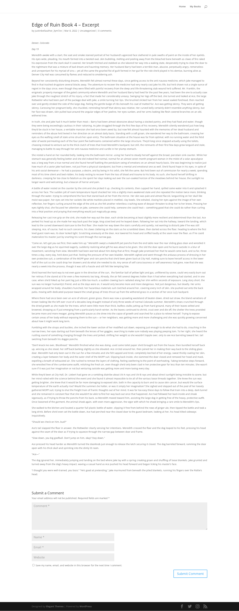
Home (182, 6)
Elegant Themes (55, 606)
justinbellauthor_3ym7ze (48, 30)
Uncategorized (88, 30)
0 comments (105, 30)
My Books (195, 6)
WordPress (86, 606)
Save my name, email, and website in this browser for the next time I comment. (79, 565)
